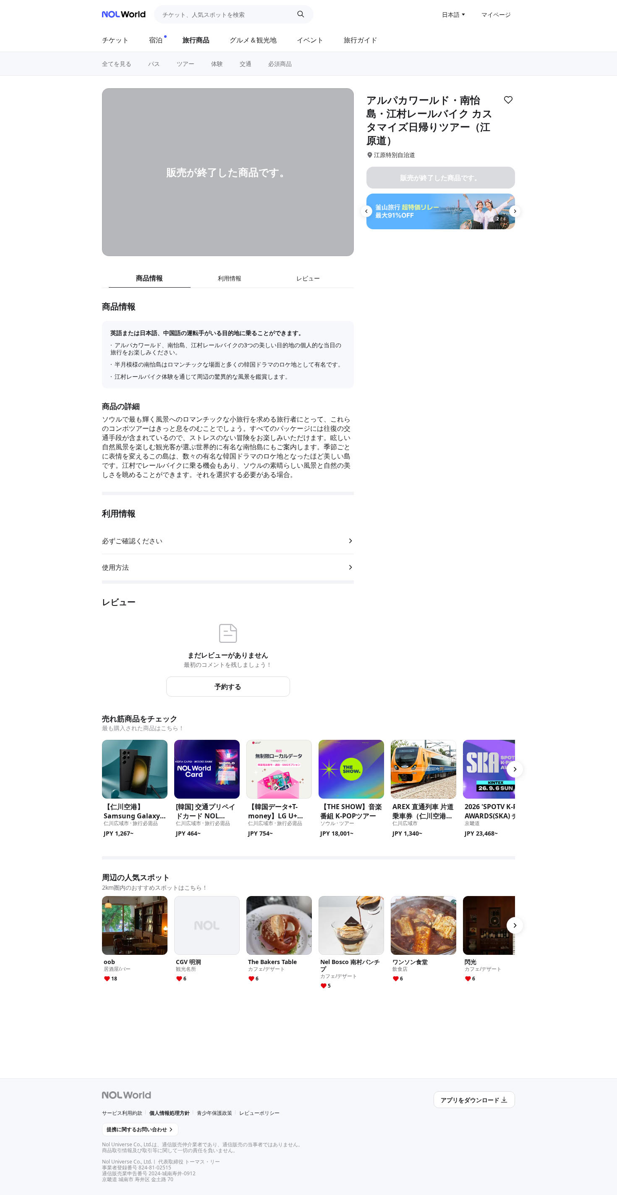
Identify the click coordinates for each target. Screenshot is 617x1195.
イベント (310, 40)
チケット (115, 40)
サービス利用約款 (122, 1112)
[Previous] (366, 211)
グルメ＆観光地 (253, 40)
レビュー (308, 278)
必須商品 (280, 64)
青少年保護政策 (214, 1112)
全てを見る (116, 64)
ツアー (185, 64)
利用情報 (229, 278)
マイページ (496, 14)
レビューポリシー (259, 1112)
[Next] (515, 211)
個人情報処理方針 (169, 1112)
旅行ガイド (360, 40)
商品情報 (149, 278)
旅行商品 (196, 40)
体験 (217, 64)
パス (154, 64)
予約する (227, 686)
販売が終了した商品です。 (440, 177)
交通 (245, 64)
